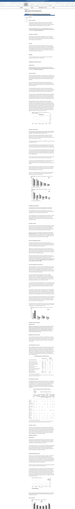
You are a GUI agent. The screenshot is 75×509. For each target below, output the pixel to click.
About (53, 7)
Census (32, 7)
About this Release (27, 20)
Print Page (29, 15)
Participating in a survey (43, 7)
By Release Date (26, 9)
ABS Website (42, 1)
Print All (32, 15)
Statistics (21, 7)
